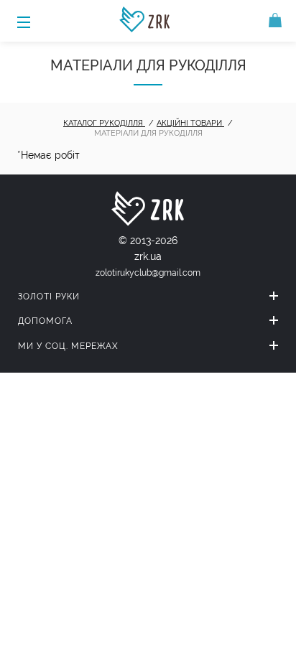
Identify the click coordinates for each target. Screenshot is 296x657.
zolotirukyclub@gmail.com (148, 273)
